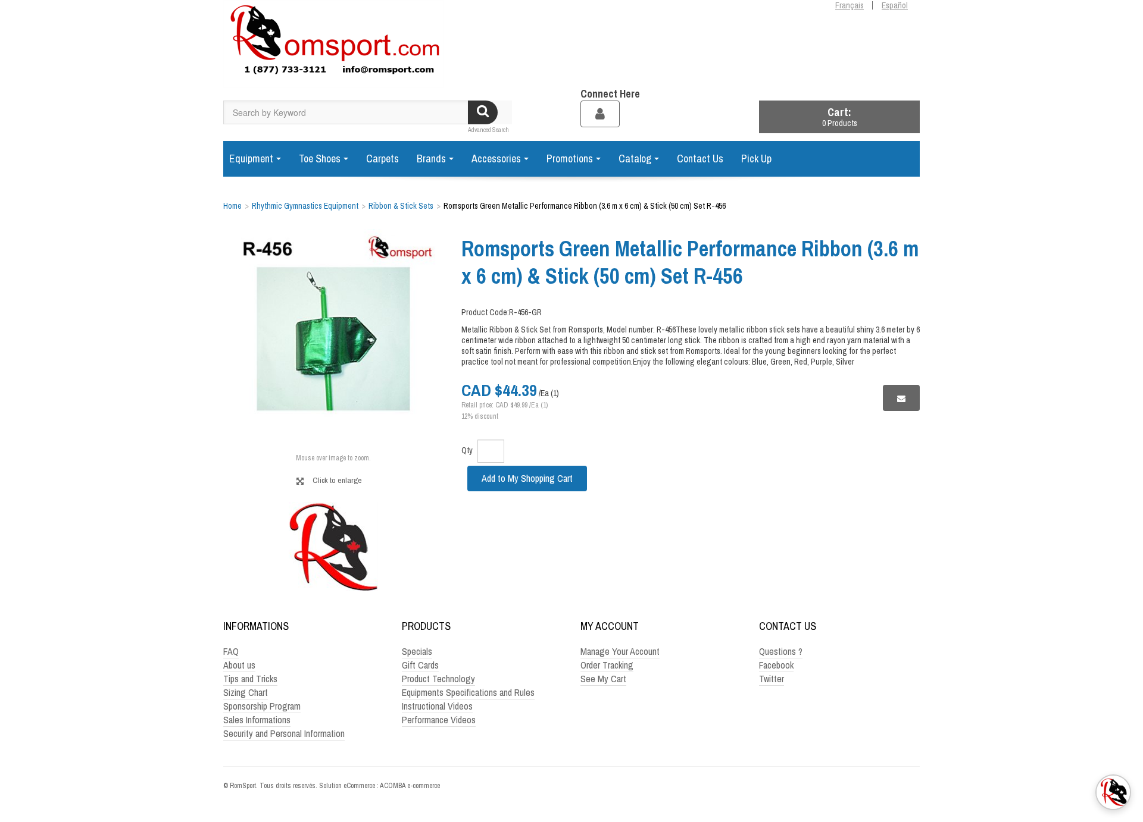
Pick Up (756, 158)
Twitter (771, 678)
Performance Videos (439, 719)
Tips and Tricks (250, 678)
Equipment (251, 158)
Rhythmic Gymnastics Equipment (305, 205)
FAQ (231, 651)
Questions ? (780, 651)
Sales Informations (257, 719)
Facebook (776, 665)
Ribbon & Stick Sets (400, 205)
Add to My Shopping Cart (527, 478)
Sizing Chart (245, 692)
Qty (467, 450)
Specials (417, 651)
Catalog (635, 158)
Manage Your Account (620, 651)
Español (895, 5)
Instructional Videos (437, 706)
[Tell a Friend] (901, 397)
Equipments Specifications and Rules (468, 692)
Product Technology (438, 678)
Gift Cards (420, 665)
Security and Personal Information (284, 733)
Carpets (382, 158)
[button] (839, 117)
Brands (431, 158)
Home (232, 205)
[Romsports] (333, 44)
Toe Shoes (320, 158)
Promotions (569, 158)
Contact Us (700, 158)
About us (239, 665)
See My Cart (603, 678)
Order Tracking (606, 665)
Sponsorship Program (262, 706)
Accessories (496, 158)
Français (849, 5)
